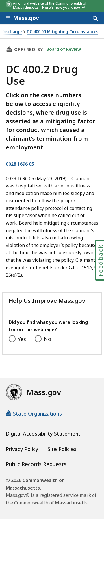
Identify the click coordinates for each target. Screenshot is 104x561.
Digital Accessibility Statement (43, 433)
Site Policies (62, 448)
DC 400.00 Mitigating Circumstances (62, 31)
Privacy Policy (22, 448)
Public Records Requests (36, 464)
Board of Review (63, 49)
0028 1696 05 (20, 164)
